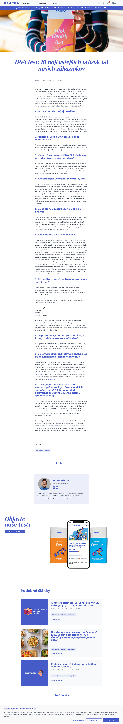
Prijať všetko (111, 720)
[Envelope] (54, 487)
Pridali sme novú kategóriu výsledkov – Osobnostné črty (74, 665)
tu (9, 716)
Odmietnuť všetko (78, 720)
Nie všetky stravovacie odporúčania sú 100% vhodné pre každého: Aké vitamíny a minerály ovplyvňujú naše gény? (74, 636)
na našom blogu (52, 379)
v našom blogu (52, 194)
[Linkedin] (57, 487)
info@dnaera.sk (52, 426)
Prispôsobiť (94, 720)
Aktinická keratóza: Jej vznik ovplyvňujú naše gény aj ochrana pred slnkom (75, 604)
